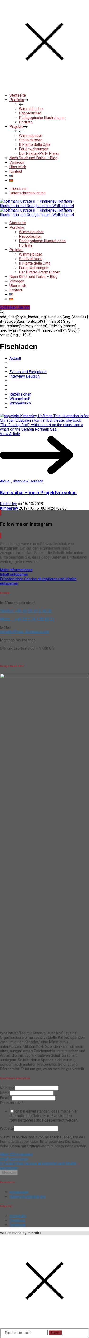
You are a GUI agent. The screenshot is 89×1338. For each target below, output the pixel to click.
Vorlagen (16, 281)
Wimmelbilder (30, 254)
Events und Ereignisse (28, 372)
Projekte (16, 250)
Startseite (17, 223)
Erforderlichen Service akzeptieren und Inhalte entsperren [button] (38, 581)
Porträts (26, 245)
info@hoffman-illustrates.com (24, 632)
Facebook (17, 1225)
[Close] (44, 87)
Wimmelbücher (31, 232)
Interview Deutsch (24, 376)
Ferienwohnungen (33, 267)
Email (6, 1098)
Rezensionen (20, 394)
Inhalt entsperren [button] (14, 574)
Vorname (7, 1088)
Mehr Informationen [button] (16, 570)
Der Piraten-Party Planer (39, 272)
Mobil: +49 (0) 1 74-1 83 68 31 (27, 619)
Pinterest (17, 1220)
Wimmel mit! (19, 398)
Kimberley (8, 504)
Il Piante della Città (34, 263)
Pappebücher (30, 236)
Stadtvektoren (30, 259)
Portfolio (16, 227)
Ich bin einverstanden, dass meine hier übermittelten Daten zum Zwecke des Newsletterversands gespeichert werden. (43, 1115)
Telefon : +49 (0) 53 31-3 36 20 (26, 611)
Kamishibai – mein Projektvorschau (38, 492)
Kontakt (15, 290)
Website (7, 1128)
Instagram (17, 1216)
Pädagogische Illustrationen (42, 241)
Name (5, 1093)
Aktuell (15, 358)
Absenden (9, 1172)
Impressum (18, 188)
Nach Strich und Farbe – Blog (33, 276)
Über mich (17, 285)
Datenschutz (11, 1103)
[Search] (2, 312)
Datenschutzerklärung (27, 193)
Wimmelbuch (20, 403)
